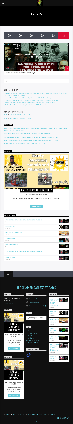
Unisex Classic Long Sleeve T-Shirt (20, 118)
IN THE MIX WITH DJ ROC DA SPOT (37, 415)
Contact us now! (33, 342)
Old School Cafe (10, 226)
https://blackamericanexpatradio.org (40, 299)
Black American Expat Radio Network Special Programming (23, 220)
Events (6, 45)
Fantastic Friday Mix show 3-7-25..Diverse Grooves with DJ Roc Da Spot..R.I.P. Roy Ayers (32, 100)
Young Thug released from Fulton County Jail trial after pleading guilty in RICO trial (30, 102)
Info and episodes (36, 206)
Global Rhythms (10, 238)
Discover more (8, 303)
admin (7, 67)
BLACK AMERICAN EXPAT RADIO (36, 287)
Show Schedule (33, 333)
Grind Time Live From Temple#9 (14, 232)
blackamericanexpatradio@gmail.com (40, 306)
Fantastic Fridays (10, 257)
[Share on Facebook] (9, 35)
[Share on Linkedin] (41, 35)
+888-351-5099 (34, 302)
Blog (14, 415)
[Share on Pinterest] (31, 35)
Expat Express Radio (11, 245)
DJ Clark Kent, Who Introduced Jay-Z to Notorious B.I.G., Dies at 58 (25, 105)
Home (30, 331)
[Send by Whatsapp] (52, 35)
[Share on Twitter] (20, 35)
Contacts (53, 415)
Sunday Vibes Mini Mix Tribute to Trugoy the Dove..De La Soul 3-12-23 (36, 56)
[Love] (63, 35)
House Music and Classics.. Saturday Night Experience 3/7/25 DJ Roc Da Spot (28, 98)
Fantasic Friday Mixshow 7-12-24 (20, 114)
